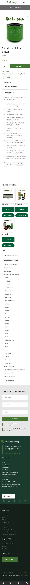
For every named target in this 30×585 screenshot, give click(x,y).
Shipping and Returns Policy (9, 474)
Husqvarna (8, 314)
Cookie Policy (5, 477)
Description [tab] (7, 82)
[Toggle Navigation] (23, 2)
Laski (6, 333)
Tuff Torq (7, 360)
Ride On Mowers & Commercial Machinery (14, 369)
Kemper (7, 320)
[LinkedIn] (14, 501)
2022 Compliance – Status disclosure (11, 484)
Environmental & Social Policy (9, 482)
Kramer (7, 327)
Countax (7, 307)
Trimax (7, 356)
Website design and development (11, 575)
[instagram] (3, 501)
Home (3, 462)
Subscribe (15, 419)
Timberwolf (8, 353)
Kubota (7, 330)
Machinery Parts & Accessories (11, 274)
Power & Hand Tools (9, 366)
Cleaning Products (10, 300)
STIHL (6, 350)
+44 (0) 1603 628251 (7, 527)
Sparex (7, 346)
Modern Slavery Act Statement (10, 472)
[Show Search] (27, 583)
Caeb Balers (8, 297)
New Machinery (6, 467)
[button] (27, 16)
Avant (9, 74)
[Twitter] (25, 501)
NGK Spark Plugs (9, 340)
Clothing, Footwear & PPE (10, 264)
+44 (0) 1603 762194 (7, 529)
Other (10, 76)
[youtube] (9, 501)
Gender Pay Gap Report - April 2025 (11, 486)
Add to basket (20, 66)
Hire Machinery (6, 470)
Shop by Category (14, 7)
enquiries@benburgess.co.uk (9, 531)
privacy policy (9, 430)
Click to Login (9, 559)
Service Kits (10, 287)
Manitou (7, 337)
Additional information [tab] (11, 87)
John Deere (8, 317)
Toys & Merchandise (9, 373)
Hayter (7, 310)
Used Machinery (6, 465)
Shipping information (14, 453)
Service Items (16, 78)
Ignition (8, 284)
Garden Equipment (8, 268)
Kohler (7, 323)
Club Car (7, 304)
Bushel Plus (8, 294)
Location (6, 522)
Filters (13, 74)
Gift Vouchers (7, 271)
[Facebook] (19, 501)
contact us (19, 165)
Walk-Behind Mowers (9, 376)
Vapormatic (8, 363)
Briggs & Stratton (9, 291)
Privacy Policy (5, 479)
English (8, 496)
